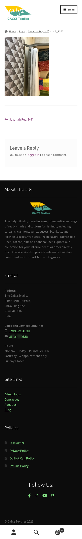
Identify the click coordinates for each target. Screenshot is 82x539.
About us (11, 405)
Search (41, 532)
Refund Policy (19, 466)
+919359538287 (19, 331)
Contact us (12, 399)
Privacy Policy (19, 451)
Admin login (13, 394)
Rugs (22, 31)
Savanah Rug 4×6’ (38, 31)
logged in (33, 155)
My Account (13, 532)
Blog (8, 410)
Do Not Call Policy (22, 458)
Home (12, 31)
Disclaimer (17, 443)
